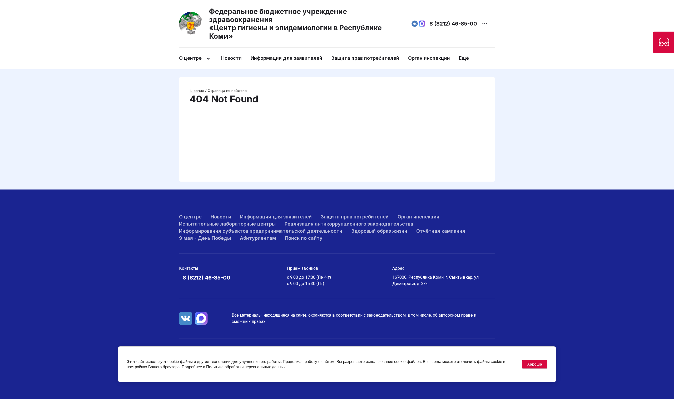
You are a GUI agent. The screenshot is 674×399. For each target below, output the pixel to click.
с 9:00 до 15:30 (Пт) (305, 283)
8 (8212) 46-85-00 (453, 24)
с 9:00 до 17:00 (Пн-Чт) (309, 277)
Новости (231, 58)
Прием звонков (302, 268)
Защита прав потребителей (365, 58)
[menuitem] (199, 58)
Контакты (188, 268)
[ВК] (185, 318)
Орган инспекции (429, 58)
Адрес (398, 268)
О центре (190, 58)
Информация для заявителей (286, 58)
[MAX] (201, 318)
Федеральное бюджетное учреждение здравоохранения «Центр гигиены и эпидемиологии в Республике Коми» (295, 23)
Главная (197, 90)
